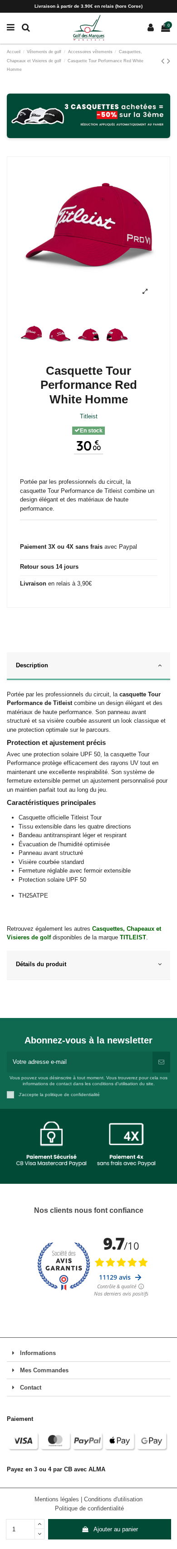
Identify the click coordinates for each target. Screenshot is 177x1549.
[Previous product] (164, 61)
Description (32, 665)
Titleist (89, 416)
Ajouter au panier (115, 1529)
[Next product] (168, 61)
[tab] (88, 666)
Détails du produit (41, 964)
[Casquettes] (88, 116)
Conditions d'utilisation (113, 1499)
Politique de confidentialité (89, 1508)
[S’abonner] (161, 1062)
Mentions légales (57, 1499)
